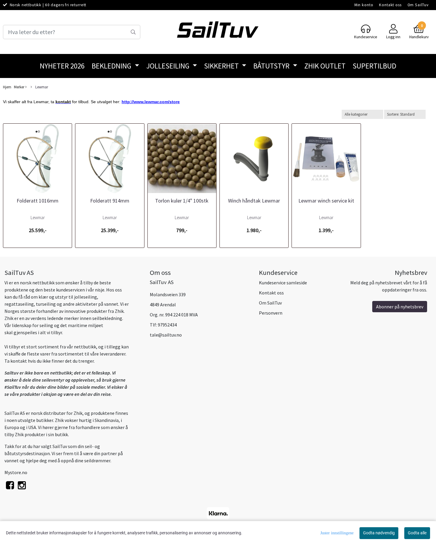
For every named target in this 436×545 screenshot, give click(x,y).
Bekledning (112, 66)
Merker (19, 87)
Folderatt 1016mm (37, 200)
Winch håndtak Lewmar (254, 200)
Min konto (363, 4)
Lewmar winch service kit (326, 200)
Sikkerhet (222, 66)
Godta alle (417, 532)
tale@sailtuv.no (166, 335)
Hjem (7, 87)
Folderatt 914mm (109, 200)
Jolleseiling (168, 66)
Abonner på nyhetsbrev (399, 307)
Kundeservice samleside (283, 283)
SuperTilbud (374, 66)
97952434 (167, 325)
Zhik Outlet (325, 66)
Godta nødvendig (379, 532)
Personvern (270, 313)
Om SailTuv (418, 4)
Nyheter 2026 (62, 66)
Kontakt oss (390, 4)
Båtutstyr (272, 66)
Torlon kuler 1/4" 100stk (182, 200)
